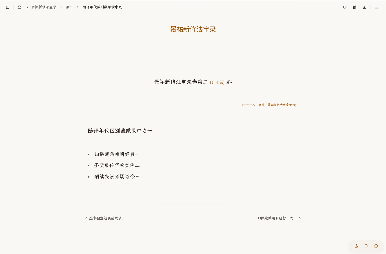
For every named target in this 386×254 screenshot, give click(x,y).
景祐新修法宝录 (43, 7)
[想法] (376, 246)
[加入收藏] (366, 246)
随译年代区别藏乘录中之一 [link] (104, 7)
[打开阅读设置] (377, 7)
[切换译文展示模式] (345, 7)
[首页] (20, 7)
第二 (69, 7)
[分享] (356, 246)
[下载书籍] (365, 7)
